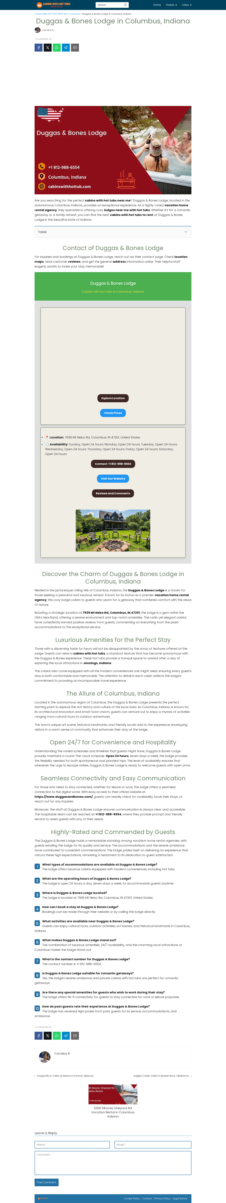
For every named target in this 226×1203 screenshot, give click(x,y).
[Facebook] (39, 48)
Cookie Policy (132, 1198)
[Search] (125, 4)
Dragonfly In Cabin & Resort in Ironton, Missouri (65, 1075)
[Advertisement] (113, 80)
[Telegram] (66, 48)
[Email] (75, 48)
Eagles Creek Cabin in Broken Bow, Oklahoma (161, 1075)
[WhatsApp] (57, 48)
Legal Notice (180, 1198)
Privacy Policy (162, 1198)
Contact (147, 1198)
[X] (48, 48)
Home (157, 5)
